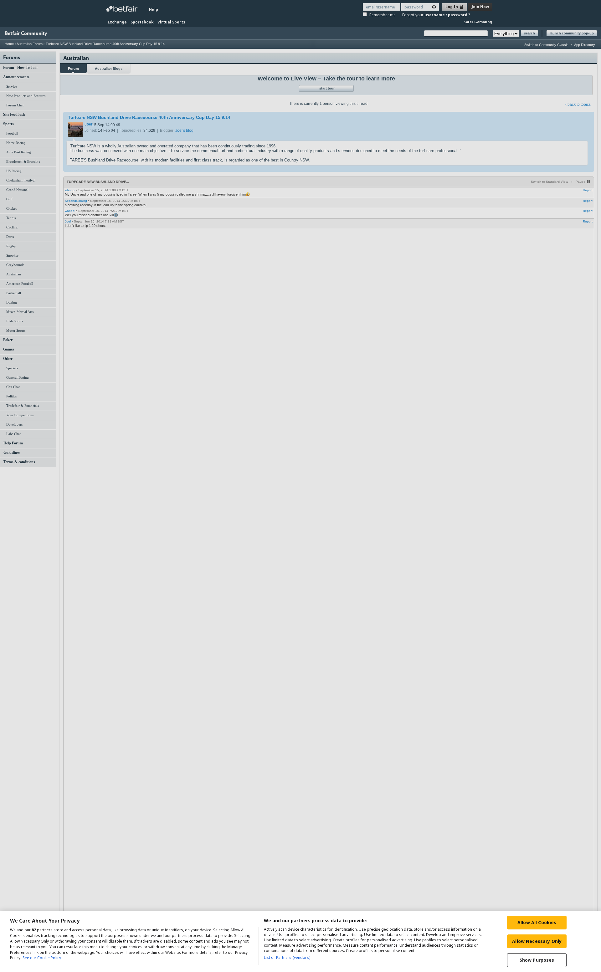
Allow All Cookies (536, 922)
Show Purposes (537, 960)
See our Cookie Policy (42, 958)
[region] (300, 941)
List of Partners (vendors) (287, 957)
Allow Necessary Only (537, 941)
